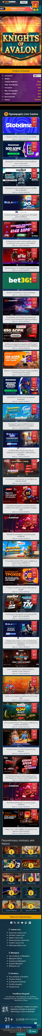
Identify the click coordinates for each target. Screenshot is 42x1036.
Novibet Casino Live (17, 935)
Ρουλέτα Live (14, 987)
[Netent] (37, 75)
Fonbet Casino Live (16, 943)
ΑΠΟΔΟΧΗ (21, 1034)
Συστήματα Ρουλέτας (17, 981)
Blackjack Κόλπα (15, 958)
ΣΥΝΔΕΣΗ (24, 2)
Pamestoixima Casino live (19, 940)
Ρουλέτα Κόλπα (15, 979)
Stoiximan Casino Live (17, 933)
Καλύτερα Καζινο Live (17, 945)
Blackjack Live (14, 966)
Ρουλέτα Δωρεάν (15, 984)
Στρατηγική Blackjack (17, 961)
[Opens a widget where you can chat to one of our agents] (32, 1031)
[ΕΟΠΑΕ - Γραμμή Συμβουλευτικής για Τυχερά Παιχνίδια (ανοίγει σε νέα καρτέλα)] (26, 1019)
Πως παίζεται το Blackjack (19, 956)
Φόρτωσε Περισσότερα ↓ (21, 916)
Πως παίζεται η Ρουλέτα (18, 976)
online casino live (13, 3)
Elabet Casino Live (16, 938)
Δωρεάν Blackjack (16, 963)
